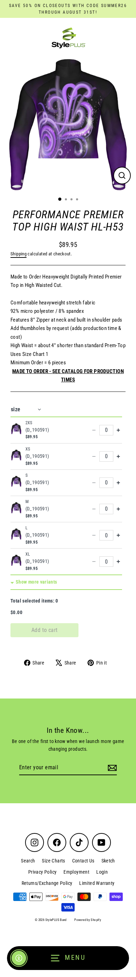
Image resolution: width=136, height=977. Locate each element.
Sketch (108, 861)
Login (102, 872)
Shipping (18, 253)
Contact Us (83, 861)
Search (28, 861)
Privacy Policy (42, 872)
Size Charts (53, 861)
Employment (76, 872)
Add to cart (44, 630)
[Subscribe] (111, 768)
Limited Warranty (96, 883)
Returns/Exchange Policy (47, 883)
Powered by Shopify (87, 920)
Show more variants (36, 582)
